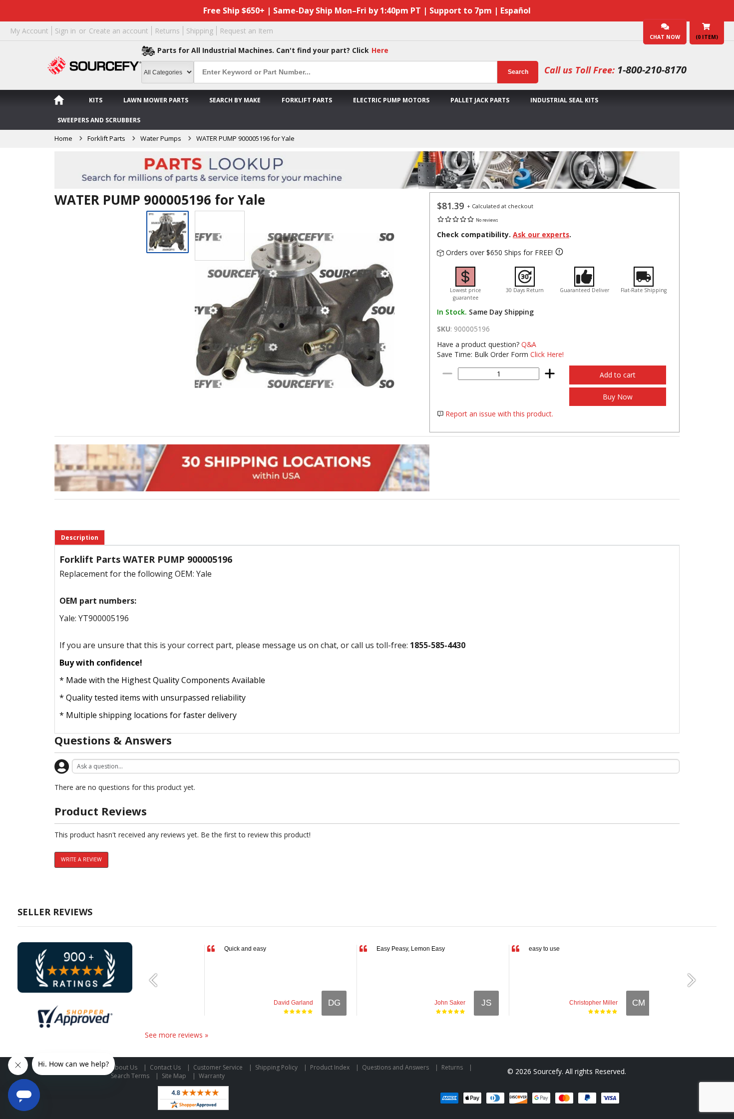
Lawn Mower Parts (155, 100)
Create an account (118, 30)
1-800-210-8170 (652, 69)
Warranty (212, 1076)
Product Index (330, 1067)
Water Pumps (160, 138)
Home (63, 138)
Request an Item (246, 30)
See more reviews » (176, 1035)
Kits (95, 100)
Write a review (81, 859)
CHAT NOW (665, 36)
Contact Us (165, 1067)
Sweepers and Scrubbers (98, 120)
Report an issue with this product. (499, 413)
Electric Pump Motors (391, 100)
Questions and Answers (395, 1067)
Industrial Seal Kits (564, 100)
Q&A (528, 344)
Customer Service (218, 1067)
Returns (167, 30)
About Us (124, 1067)
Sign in (65, 30)
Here (379, 50)
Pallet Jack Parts (479, 100)
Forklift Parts (307, 100)
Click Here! (547, 354)
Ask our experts (541, 234)
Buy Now (618, 396)
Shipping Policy (276, 1067)
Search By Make (235, 100)
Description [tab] (79, 537)
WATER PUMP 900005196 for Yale (245, 138)
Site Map (174, 1076)
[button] (157, 980)
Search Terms (130, 1076)
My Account (29, 30)
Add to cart (618, 374)
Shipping (199, 30)
